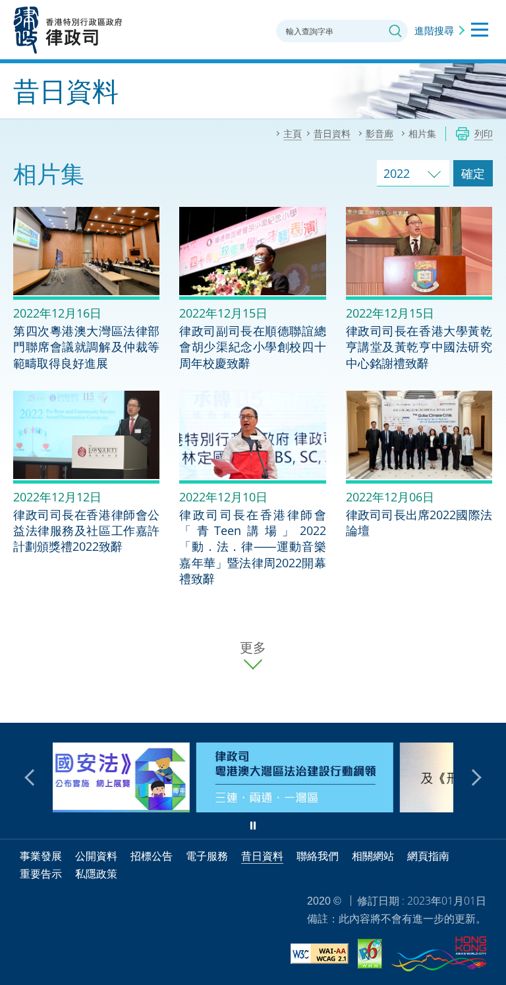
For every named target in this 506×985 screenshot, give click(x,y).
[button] (33, 777)
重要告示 (41, 873)
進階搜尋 (434, 30)
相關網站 (373, 856)
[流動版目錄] (479, 29)
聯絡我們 (317, 856)
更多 (253, 647)
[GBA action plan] (172, 808)
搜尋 (395, 31)
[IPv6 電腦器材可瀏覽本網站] (370, 955)
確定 (473, 173)
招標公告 (151, 856)
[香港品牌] (438, 956)
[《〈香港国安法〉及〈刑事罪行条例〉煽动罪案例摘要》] (375, 808)
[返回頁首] (488, 705)
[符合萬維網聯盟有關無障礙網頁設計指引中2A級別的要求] (320, 955)
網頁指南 (428, 856)
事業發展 (41, 856)
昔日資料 (262, 856)
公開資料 (96, 856)
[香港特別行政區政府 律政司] (68, 29)
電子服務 (207, 856)
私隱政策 (96, 873)
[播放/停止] (253, 825)
